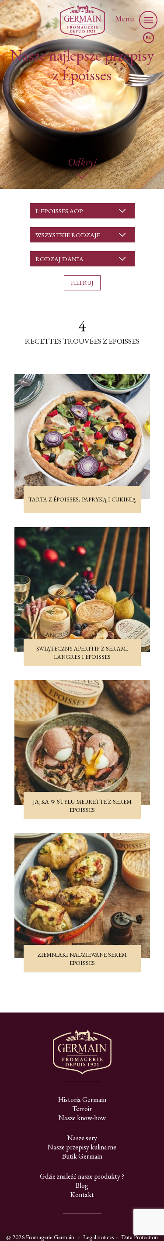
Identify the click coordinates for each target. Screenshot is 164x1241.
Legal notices (98, 1237)
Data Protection (139, 1237)
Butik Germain (82, 1156)
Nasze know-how (82, 1117)
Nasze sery (82, 1137)
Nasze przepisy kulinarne (82, 1147)
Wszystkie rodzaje (67, 235)
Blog (82, 1185)
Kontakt (82, 1194)
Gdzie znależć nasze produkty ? (82, 1176)
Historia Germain (82, 1099)
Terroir (82, 1108)
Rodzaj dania (59, 259)
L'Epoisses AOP (59, 211)
